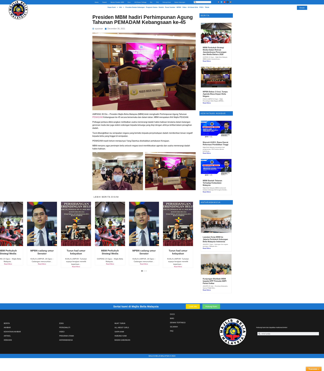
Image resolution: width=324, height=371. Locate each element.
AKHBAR (7, 327)
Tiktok (207, 7)
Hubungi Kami (167, 2)
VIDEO (61, 332)
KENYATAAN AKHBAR (12, 332)
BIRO (172, 318)
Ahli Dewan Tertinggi (140, 2)
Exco (129, 2)
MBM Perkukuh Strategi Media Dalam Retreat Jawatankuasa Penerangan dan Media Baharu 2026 (214, 50)
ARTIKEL (7, 336)
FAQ (157, 2)
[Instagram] (228, 2)
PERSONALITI (64, 327)
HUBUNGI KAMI (121, 336)
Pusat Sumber (170, 7)
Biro (151, 2)
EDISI (61, 323)
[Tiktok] (231, 2)
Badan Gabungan (180, 2)
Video (184, 7)
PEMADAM (97, 117)
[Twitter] (221, 2)
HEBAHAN (8, 340)
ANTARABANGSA (66, 340)
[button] (142, 270)
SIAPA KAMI (119, 332)
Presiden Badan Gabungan (135, 7)
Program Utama (151, 7)
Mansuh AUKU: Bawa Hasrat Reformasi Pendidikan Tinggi (215, 143)
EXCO (172, 314)
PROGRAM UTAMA (66, 336)
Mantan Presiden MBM (117, 2)
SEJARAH (174, 327)
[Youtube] (225, 2)
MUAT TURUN (120, 323)
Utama (96, 2)
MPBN (179, 7)
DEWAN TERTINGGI (178, 323)
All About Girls (193, 7)
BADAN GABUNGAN (122, 340)
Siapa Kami (111, 7)
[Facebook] (218, 2)
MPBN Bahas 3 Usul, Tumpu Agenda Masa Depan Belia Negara (215, 94)
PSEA (201, 7)
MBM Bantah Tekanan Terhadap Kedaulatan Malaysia (212, 182)
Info (120, 7)
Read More (42, 267)
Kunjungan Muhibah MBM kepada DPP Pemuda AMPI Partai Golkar (214, 281)
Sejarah (104, 2)
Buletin (161, 7)
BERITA (7, 323)
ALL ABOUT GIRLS (122, 327)
